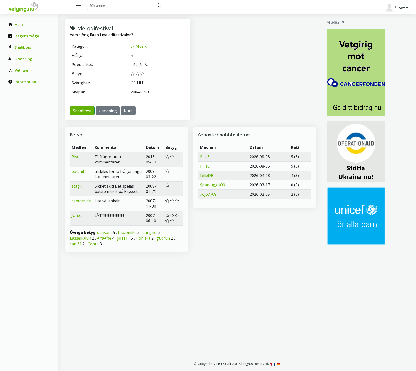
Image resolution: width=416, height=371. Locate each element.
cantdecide (81, 200)
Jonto (77, 215)
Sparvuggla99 (212, 185)
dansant (104, 232)
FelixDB (207, 175)
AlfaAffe (104, 238)
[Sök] (159, 5)
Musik (141, 46)
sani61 (76, 244)
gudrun (163, 238)
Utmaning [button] (108, 110)
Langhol (150, 232)
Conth (93, 244)
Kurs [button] (128, 110)
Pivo (75, 156)
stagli (77, 186)
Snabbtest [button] (82, 110)
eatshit (78, 171)
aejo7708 (208, 194)
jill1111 (123, 238)
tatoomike (127, 232)
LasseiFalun (80, 238)
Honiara (143, 238)
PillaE (205, 156)
